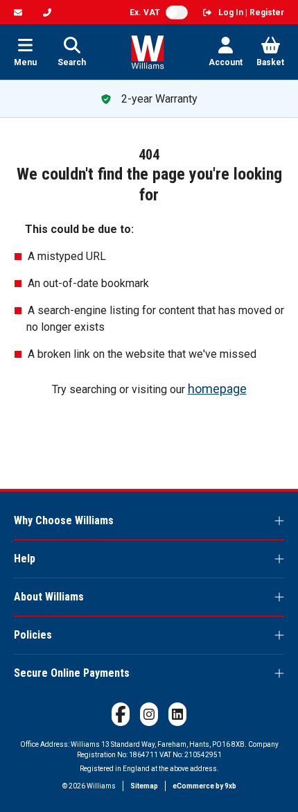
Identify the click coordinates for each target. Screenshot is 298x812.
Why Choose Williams (64, 520)
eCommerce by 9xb (204, 786)
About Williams (49, 596)
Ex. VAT (145, 12)
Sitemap (144, 786)
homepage (217, 388)
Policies (33, 634)
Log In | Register (251, 12)
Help (24, 558)
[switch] (177, 12)
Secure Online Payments (72, 673)
